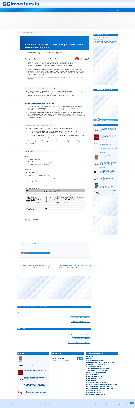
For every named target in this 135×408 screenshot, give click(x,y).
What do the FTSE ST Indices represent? (34, 357)
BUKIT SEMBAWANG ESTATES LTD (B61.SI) (39, 253)
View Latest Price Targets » (81, 338)
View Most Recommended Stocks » (79, 342)
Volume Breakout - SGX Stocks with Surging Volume (100, 362)
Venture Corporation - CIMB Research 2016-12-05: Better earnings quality (35, 378)
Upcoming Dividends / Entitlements (95, 364)
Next (82, 354)
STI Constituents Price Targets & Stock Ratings (98, 368)
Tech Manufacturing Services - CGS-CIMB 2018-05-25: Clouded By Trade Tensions (74, 267)
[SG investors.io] (82, 10)
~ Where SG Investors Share (117, 403)
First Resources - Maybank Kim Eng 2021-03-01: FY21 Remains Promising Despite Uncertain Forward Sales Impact (108, 185)
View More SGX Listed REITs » (81, 321)
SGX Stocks (94, 10)
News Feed (126, 10)
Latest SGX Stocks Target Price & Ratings (97, 382)
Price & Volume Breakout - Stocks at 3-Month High (99, 386)
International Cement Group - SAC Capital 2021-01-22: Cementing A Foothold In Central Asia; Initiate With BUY (108, 150)
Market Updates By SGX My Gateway (96, 394)
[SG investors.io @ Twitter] (81, 358)
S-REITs (101, 10)
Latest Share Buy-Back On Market (95, 360)
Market (87, 10)
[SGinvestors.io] (18, 32)
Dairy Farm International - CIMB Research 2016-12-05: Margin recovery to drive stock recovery (108, 192)
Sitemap (124, 405)
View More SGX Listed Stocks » (80, 317)
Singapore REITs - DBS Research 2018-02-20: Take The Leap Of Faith (108, 136)
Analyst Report (24, 253)
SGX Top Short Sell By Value (93, 380)
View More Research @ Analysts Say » (78, 334)
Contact (129, 405)
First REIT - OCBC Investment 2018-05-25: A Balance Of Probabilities (36, 267)
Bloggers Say (118, 10)
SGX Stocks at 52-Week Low (93, 392)
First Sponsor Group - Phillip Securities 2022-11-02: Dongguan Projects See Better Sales (108, 171)
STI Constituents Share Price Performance (97, 370)
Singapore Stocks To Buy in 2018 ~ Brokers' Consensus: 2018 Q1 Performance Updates (108, 143)
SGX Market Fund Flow (92, 374)
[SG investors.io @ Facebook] (78, 358)
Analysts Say (109, 10)
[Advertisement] (54, 287)
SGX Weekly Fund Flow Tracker (94, 376)
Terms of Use (119, 405)
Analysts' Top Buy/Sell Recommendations (97, 372)
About (133, 405)
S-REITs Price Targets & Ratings (94, 366)
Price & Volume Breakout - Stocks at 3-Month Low (99, 388)
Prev (52, 354)
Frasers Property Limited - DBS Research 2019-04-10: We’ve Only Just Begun (108, 129)
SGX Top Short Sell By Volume (94, 378)
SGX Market (89, 358)
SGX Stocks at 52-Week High (93, 390)
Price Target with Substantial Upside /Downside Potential (101, 384)
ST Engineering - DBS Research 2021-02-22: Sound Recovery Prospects (108, 178)
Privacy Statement (112, 405)
